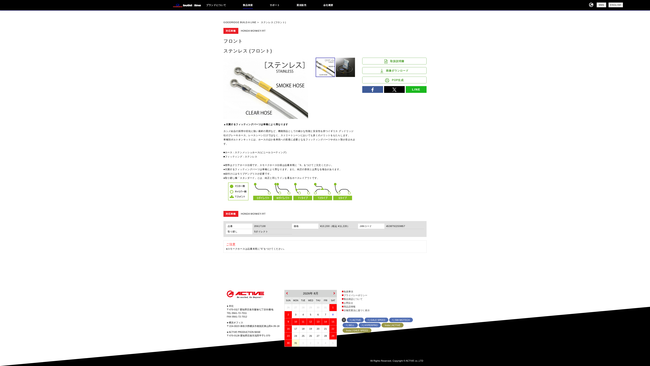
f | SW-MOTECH (401, 320)
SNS (601, 5)
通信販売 (302, 5)
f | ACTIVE (355, 320)
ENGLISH (615, 5)
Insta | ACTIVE (392, 325)
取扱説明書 (397, 61)
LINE (416, 89)
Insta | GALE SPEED (357, 330)
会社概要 (328, 5)
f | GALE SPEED (376, 320)
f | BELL (350, 325)
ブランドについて (216, 5)
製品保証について (353, 299)
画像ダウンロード (397, 70)
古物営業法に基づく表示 (357, 310)
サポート (275, 5)
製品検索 (248, 5)
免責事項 (348, 291)
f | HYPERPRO (370, 325)
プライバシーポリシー (355, 295)
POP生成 (398, 80)
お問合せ (348, 303)
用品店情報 (349, 306)
